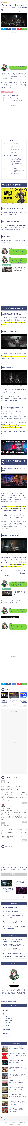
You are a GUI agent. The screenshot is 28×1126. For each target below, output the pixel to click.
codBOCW (9, 1020)
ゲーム (6, 1014)
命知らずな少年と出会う (16, 159)
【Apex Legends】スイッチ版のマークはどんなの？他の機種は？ (17, 1055)
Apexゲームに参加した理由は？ (17, 174)
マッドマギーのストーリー (13, 155)
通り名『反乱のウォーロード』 (17, 150)
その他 (6, 1010)
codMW (8, 1024)
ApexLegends (4, 2)
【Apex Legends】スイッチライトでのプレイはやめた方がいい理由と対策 (17, 1103)
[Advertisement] (14, 48)
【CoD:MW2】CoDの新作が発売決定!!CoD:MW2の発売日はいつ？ (13, 922)
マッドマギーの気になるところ (14, 168)
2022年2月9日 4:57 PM (6, 808)
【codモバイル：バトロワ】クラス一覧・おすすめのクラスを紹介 (17, 1075)
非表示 (16, 140)
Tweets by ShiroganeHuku (8, 1001)
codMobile (9, 1022)
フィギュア (9, 1036)
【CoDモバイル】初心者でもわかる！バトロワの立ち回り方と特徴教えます (17, 1109)
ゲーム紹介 (7, 1029)
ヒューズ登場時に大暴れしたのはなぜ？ (17, 171)
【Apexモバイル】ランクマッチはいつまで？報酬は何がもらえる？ (14, 927)
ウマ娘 (7, 1025)
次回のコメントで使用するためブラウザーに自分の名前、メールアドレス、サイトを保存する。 (14, 869)
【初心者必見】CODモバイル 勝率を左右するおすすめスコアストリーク (17, 1069)
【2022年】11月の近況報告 (11, 911)
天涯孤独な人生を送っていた (17, 158)
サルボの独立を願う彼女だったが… (17, 164)
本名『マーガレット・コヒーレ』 (17, 146)
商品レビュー (7, 1033)
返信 (25, 803)
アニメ (7, 1035)
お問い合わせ (22, 1122)
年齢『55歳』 (14, 152)
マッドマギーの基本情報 (13, 144)
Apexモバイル (9, 1018)
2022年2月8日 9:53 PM (6, 784)
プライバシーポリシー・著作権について (10, 1122)
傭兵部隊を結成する (15, 161)
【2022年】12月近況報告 (10, 907)
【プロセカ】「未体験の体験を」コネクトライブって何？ (14, 916)
